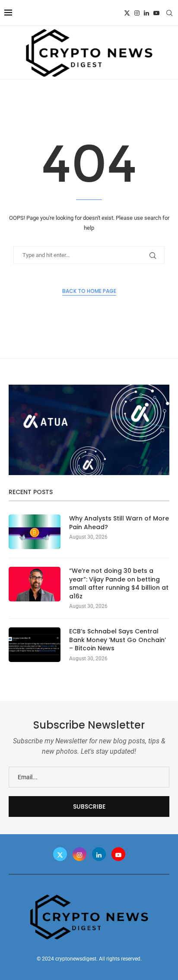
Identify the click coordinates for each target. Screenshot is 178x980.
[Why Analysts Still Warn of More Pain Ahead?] (34, 531)
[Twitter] (127, 13)
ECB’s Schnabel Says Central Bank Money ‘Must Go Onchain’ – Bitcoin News (117, 639)
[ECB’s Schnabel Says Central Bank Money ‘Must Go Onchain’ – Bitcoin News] (34, 644)
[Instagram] (137, 13)
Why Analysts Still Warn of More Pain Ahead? (119, 522)
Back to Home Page (89, 291)
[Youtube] (156, 13)
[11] (89, 388)
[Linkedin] (146, 13)
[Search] (169, 13)
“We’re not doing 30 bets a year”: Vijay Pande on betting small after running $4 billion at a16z (118, 584)
